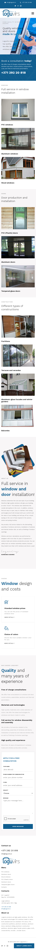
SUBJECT (5, 790)
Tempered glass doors (10, 291)
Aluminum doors (8, 262)
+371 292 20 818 (27, 2)
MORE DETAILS (9, 617)
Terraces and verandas (11, 370)
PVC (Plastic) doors (9, 233)
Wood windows (7, 183)
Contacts (4, 887)
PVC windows (7, 125)
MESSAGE (5, 798)
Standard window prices (14, 608)
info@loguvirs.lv (11, 2)
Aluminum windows (9, 154)
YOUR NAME (6, 766)
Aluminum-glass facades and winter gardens (16, 400)
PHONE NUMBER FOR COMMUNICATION (13, 774)
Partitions (5, 341)
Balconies (5, 431)
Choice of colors (11, 634)
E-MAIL (5, 782)
